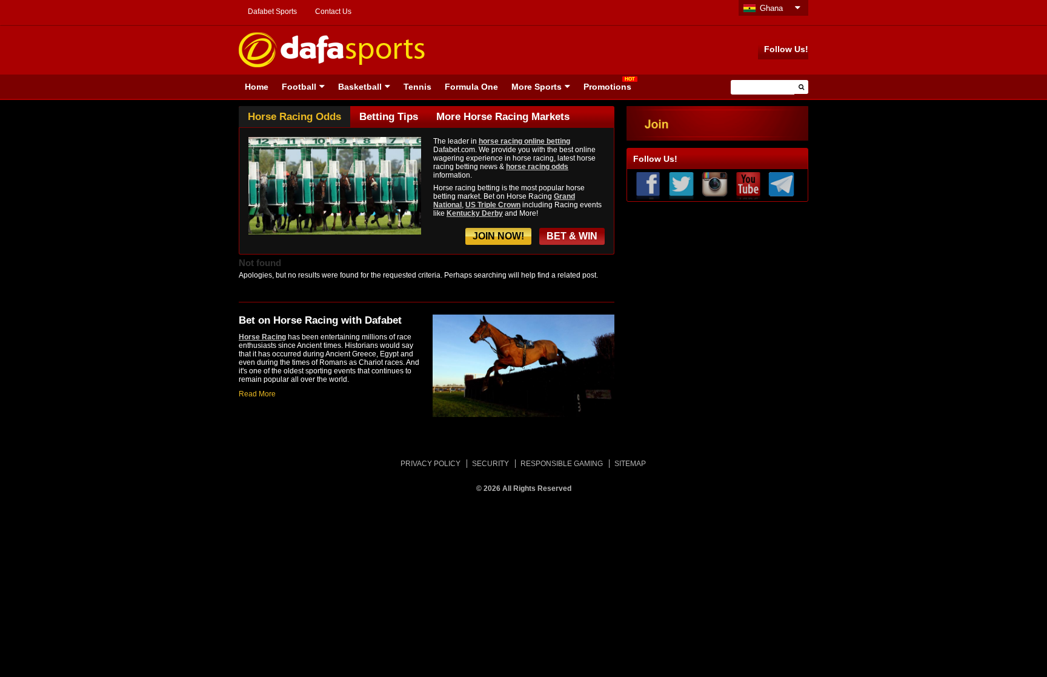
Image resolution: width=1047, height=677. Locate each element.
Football (299, 87)
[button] (801, 87)
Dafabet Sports (272, 11)
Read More (257, 394)
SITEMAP (630, 463)
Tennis (417, 87)
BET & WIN (572, 236)
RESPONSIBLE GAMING (561, 463)
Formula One (471, 87)
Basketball (360, 87)
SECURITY (490, 463)
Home (256, 87)
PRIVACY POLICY (430, 463)
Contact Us (333, 11)
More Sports (536, 87)
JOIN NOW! (498, 236)
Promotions (607, 87)
